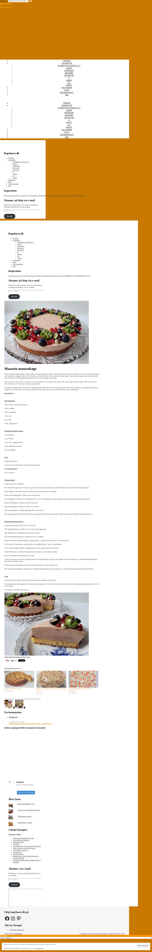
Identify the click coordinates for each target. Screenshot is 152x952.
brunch (79, 195)
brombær (69, 195)
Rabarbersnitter (18, 842)
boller (64, 195)
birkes (48, 195)
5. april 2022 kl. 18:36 (16, 722)
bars (45, 195)
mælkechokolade (35, 699)
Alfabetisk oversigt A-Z (69, 65)
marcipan (15, 699)
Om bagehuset (67, 92)
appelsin (25, 195)
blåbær (58, 195)
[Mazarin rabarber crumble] (19, 679)
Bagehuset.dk (5, 3)
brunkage (83, 195)
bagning (29, 195)
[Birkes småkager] (9, 708)
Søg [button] (67, 95)
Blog (66, 90)
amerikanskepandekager (14, 195)
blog (51, 195)
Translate (16, 940)
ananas (21, 195)
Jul (69, 83)
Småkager (69, 70)
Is (69, 78)
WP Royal (18, 934)
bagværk (33, 195)
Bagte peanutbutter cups (26, 804)
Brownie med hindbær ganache (29, 810)
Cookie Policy (39, 948)
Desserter (69, 75)
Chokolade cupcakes (20, 850)
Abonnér (9, 216)
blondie (55, 195)
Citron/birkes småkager (21, 840)
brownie (74, 195)
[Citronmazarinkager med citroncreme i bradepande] (83, 679)
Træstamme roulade (24, 816)
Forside (66, 61)
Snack (69, 80)
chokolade (8, 699)
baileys (37, 195)
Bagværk (69, 73)
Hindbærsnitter (18, 854)
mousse (26, 699)
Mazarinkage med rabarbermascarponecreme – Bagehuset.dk (30, 724)
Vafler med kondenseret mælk (23, 838)
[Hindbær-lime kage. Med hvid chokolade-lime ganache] (51, 679)
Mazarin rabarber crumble (12, 689)
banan (41, 195)
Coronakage (17, 852)
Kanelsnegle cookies (25, 822)
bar (43, 195)
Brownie (16, 844)
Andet (69, 85)
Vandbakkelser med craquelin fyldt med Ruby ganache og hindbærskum (27, 847)
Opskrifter (67, 63)
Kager (69, 68)
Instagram (67, 87)
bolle (61, 195)
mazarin (21, 699)
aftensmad (6, 195)
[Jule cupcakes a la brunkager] (20, 708)
